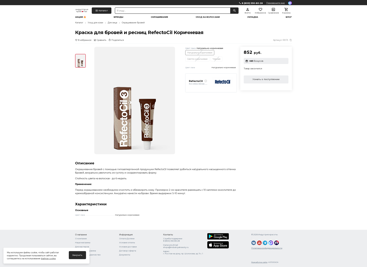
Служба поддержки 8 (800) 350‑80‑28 (172, 239)
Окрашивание (159, 17)
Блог (289, 17)
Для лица (112, 22)
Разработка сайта (259, 262)
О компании (81, 238)
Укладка (252, 17)
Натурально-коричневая (199, 52)
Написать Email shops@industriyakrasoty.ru (176, 246)
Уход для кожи (95, 22)
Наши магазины (82, 242)
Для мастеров (82, 247)
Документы (124, 255)
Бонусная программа (85, 251)
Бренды (118, 17)
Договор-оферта (127, 251)
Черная (216, 59)
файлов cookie (48, 258)
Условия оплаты (127, 242)
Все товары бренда (196, 84)
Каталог (79, 22)
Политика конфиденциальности (266, 248)
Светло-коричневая (197, 59)
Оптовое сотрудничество (88, 255)
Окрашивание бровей (133, 22)
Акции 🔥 (80, 17)
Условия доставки (128, 247)
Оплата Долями (126, 238)
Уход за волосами (208, 17)
